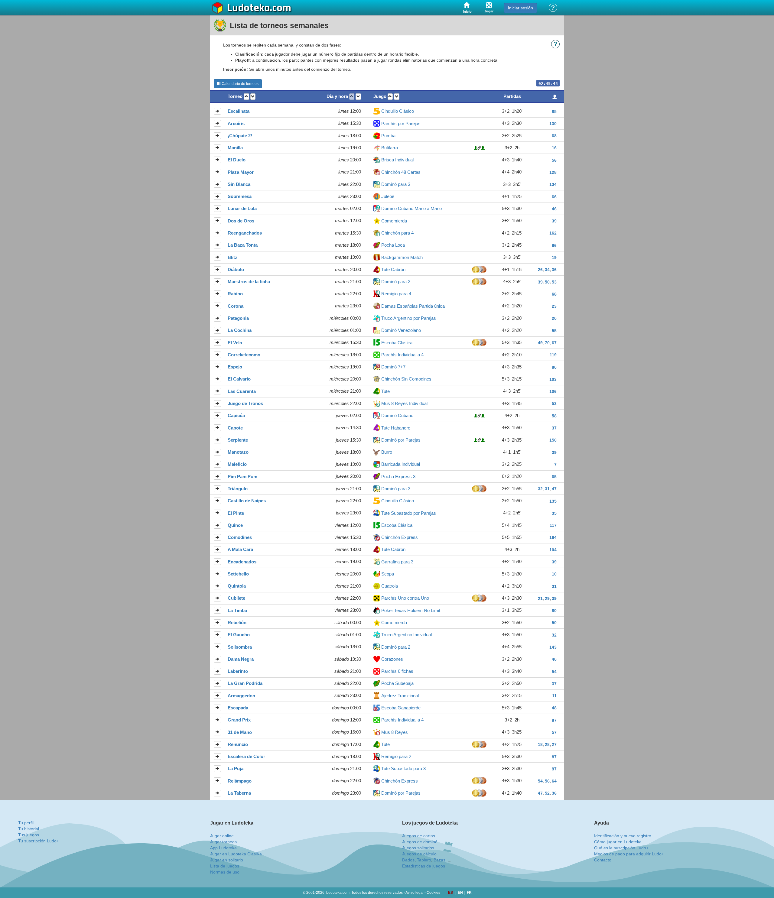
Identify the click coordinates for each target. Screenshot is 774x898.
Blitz (232, 257)
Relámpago (240, 781)
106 (553, 391)
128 (553, 172)
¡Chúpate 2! (240, 135)
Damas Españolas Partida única (413, 306)
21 (540, 598)
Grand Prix (239, 720)
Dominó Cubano (397, 415)
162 (553, 233)
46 (554, 208)
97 (554, 769)
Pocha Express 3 (398, 476)
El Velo (235, 342)
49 (540, 342)
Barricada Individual (400, 464)
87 (554, 720)
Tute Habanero (395, 428)
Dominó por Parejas (401, 440)
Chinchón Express (399, 537)
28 (547, 744)
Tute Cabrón (393, 269)
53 (554, 282)
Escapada (238, 707)
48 (554, 707)
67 (554, 342)
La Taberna (239, 793)
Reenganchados (245, 233)
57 (554, 732)
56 (554, 160)
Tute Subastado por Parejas (408, 513)
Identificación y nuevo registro (622, 835)
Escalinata (238, 111)
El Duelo (237, 159)
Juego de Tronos (245, 403)
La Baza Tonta (243, 245)
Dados (408, 859)
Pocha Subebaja (397, 683)
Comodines (240, 537)
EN (461, 892)
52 (547, 793)
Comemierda (394, 221)
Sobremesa (240, 196)
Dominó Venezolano (401, 330)
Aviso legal (414, 892)
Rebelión (237, 622)
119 (553, 354)
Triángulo (238, 488)
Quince (235, 525)
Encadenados (242, 561)
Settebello (238, 574)
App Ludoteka (223, 847)
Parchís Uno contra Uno (405, 598)
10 (554, 574)
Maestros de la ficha (249, 281)
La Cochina (240, 330)
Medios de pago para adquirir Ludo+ (629, 853)
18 (540, 744)
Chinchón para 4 (397, 233)
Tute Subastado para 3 (403, 768)
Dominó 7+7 (393, 367)
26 (540, 269)
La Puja (235, 768)
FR (469, 892)
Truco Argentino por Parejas (408, 318)
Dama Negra (241, 659)
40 (554, 659)
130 (553, 123)
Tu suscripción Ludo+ (38, 840)
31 (547, 488)
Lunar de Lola (242, 208)
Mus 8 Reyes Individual (404, 403)
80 (554, 367)
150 (553, 440)
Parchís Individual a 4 (402, 354)
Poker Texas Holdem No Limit (410, 610)
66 (554, 196)
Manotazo (238, 452)
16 (554, 147)
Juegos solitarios (418, 847)
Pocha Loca (393, 245)
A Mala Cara (240, 549)
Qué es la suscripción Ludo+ (621, 847)
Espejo (235, 367)
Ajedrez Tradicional (400, 695)
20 (554, 318)
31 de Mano (240, 732)
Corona (235, 306)
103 (553, 379)
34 (547, 269)
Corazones (392, 659)
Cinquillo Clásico (397, 111)
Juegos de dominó (419, 841)
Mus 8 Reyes (394, 732)
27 (554, 744)
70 (547, 342)
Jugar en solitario (226, 859)
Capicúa (236, 415)
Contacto (602, 859)
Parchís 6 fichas (397, 671)
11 (554, 695)
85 (554, 111)
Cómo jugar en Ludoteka (618, 841)
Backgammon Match (402, 257)
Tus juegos (28, 834)
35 (554, 513)
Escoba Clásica (396, 342)
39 (554, 221)
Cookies (433, 892)
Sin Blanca (239, 184)
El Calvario (239, 379)
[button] (246, 96)
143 (553, 647)
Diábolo (236, 269)
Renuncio (238, 744)
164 (553, 537)
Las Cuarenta (242, 391)
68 (554, 135)
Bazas (439, 859)
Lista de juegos (224, 866)
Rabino (235, 293)
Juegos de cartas (418, 835)
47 (554, 488)
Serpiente (238, 440)
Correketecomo (244, 354)
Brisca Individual (397, 159)
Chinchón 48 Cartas (401, 172)
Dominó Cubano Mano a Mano (411, 208)
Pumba (388, 135)
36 (554, 269)
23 (554, 306)
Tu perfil (26, 822)
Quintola (237, 586)
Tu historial (28, 828)
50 (547, 282)
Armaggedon (241, 695)
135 (553, 501)
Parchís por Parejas (401, 123)
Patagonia (238, 318)
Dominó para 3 (395, 184)
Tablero (424, 859)
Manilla (235, 147)
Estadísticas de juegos (423, 866)
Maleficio (237, 464)
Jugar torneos (223, 841)
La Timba (237, 610)
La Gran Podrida (245, 683)
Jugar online (222, 835)
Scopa (387, 574)
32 (540, 488)
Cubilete (236, 598)
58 (554, 415)
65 (554, 476)
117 (553, 525)
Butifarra (389, 147)
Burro (386, 452)
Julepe (387, 196)
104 (553, 549)
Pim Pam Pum (242, 476)
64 (554, 781)
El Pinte (236, 513)
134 (553, 184)
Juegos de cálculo (419, 853)
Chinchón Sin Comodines (406, 379)
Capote (235, 428)
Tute (385, 391)
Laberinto (238, 671)
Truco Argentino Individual (406, 634)
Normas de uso (224, 872)
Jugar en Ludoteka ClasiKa (236, 853)
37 (554, 428)
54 (554, 671)
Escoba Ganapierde (401, 707)
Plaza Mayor (241, 172)
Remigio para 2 (396, 756)
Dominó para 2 (395, 281)
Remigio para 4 (396, 293)
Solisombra (240, 647)
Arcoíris (236, 123)
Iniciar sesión (520, 7)
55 (554, 330)
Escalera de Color (246, 756)
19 (554, 257)
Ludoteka (248, 8)
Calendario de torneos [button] (240, 84)
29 (547, 598)
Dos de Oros (241, 221)
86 (554, 245)
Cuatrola (389, 586)
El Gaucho (239, 634)
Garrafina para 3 (397, 561)
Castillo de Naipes (247, 500)
